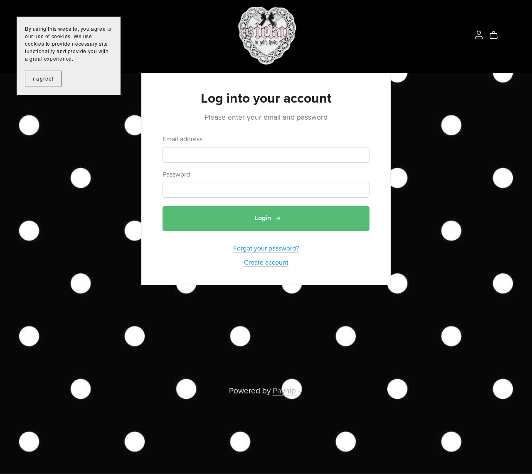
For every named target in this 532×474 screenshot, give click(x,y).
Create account (266, 262)
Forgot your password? (266, 248)
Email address (182, 139)
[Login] (479, 34)
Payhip (284, 390)
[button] (300, 392)
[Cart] (497, 35)
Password (176, 175)
